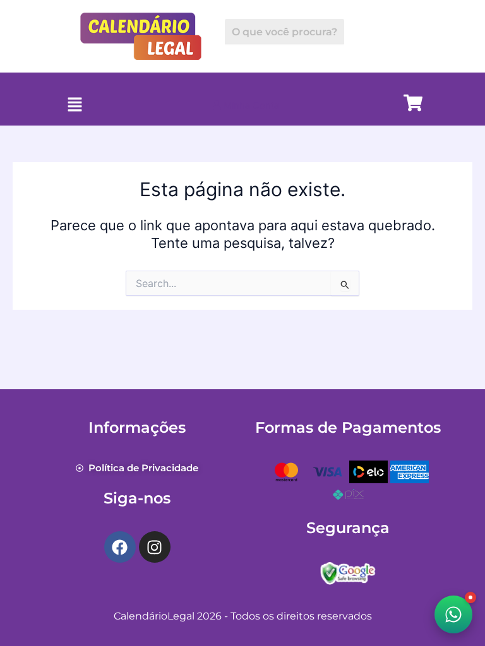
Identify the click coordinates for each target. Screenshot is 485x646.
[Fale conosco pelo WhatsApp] (453, 614)
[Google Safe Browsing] (348, 572)
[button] (75, 105)
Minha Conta (250, 105)
